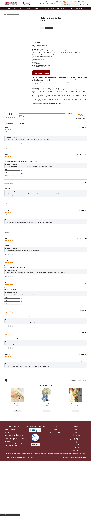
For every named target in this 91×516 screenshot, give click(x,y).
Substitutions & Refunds (55, 432)
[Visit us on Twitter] (19, 443)
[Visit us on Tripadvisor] (13, 443)
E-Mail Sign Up (76, 437)
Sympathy (21, 8)
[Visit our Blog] (19, 445)
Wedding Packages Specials (13, 14)
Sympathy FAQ (76, 434)
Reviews (76, 441)
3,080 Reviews (10, 119)
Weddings (70, 8)
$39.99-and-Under (12, 8)
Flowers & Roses (37, 8)
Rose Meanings (76, 447)
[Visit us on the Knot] (10, 445)
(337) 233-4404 (46, 5)
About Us (76, 428)
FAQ (76, 432)
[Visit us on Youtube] (7, 445)
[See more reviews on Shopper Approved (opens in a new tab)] (13, 254)
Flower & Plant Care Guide (76, 440)
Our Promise (76, 426)
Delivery (56, 428)
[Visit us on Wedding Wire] (16, 445)
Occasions (28, 8)
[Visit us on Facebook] (7, 443)
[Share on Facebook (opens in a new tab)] (8, 254)
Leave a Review (76, 443)
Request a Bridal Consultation (41, 73)
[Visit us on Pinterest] (16, 443)
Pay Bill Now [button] (35, 444)
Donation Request (76, 445)
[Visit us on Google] (10, 443)
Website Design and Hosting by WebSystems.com (74, 457)
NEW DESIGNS (47, 8)
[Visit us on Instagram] (13, 445)
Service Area (76, 431)
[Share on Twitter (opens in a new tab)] (11, 254)
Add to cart (49, 28)
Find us (7, 432)
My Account (76, 450)
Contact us (76, 444)
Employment (76, 438)
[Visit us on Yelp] (22, 443)
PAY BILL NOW (79, 8)
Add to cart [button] (17, 410)
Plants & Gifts (54, 8)
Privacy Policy (30, 457)
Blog (76, 429)
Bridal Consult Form (76, 435)
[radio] (45, 113)
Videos (76, 448)
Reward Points (55, 431)
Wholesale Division (55, 434)
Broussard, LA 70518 (10, 429)
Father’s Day (63, 8)
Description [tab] (7, 43)
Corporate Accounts (55, 426)
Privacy (55, 429)
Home (5, 14)
